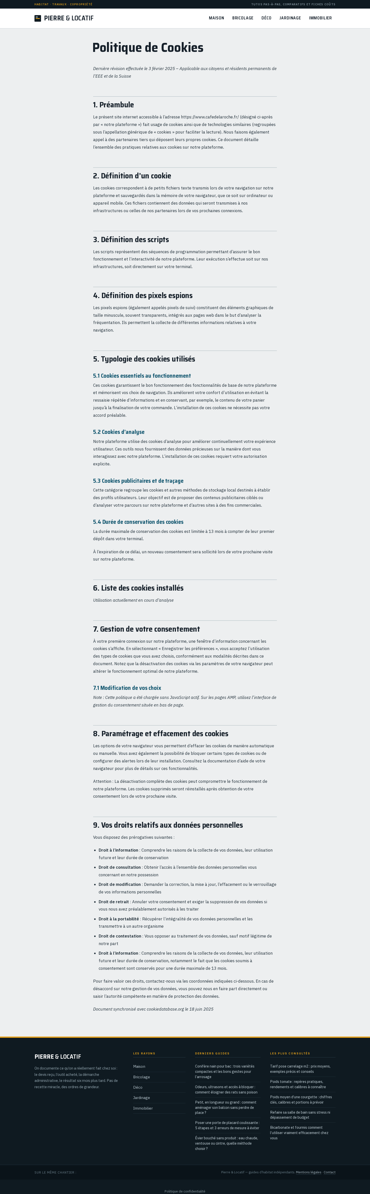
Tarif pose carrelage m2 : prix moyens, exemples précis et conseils (300, 1069)
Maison (216, 18)
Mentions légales (308, 1172)
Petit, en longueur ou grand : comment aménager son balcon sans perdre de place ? (225, 1107)
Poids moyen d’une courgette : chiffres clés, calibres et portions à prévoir (301, 1099)
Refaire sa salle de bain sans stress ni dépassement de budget (300, 1115)
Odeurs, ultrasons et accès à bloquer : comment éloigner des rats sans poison (226, 1089)
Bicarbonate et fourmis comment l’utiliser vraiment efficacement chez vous (299, 1132)
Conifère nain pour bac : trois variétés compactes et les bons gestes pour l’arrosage (224, 1071)
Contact (330, 1172)
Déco (266, 18)
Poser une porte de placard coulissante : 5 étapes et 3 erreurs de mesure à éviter (227, 1125)
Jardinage (290, 18)
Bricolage (242, 18)
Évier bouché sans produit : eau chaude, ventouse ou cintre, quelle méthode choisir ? (226, 1143)
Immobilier (320, 18)
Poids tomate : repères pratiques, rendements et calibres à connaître (298, 1084)
